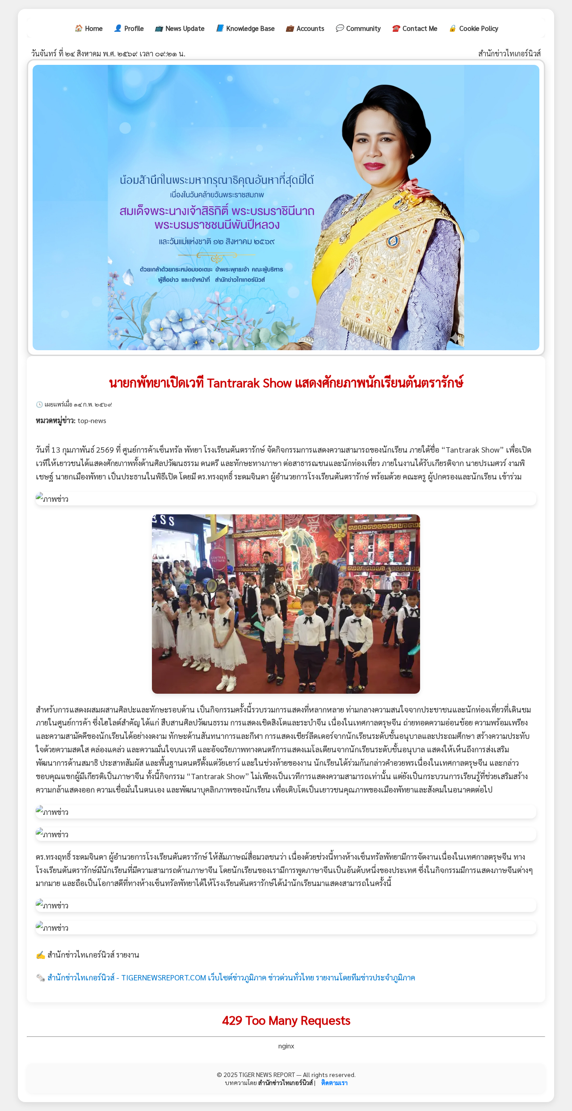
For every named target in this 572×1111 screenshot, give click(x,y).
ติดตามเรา (334, 1082)
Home (88, 27)
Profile (129, 27)
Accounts (305, 27)
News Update (180, 27)
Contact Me (414, 27)
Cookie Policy (473, 27)
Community (358, 27)
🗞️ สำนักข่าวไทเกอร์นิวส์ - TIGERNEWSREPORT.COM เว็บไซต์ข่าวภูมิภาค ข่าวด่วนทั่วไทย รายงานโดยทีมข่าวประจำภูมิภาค (225, 977)
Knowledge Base (245, 27)
